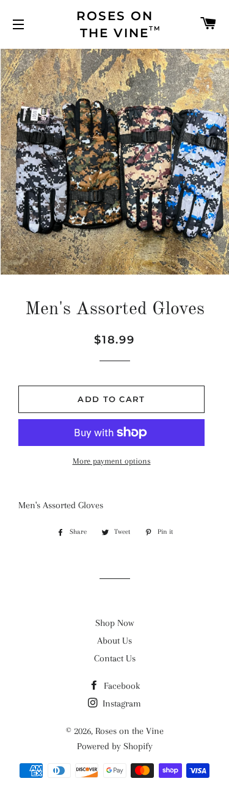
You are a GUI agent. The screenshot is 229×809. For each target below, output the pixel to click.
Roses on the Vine (129, 730)
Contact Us (115, 658)
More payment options (112, 461)
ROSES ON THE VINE (119, 24)
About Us (114, 640)
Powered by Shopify (115, 746)
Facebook (120, 685)
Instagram (120, 703)
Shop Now (114, 622)
